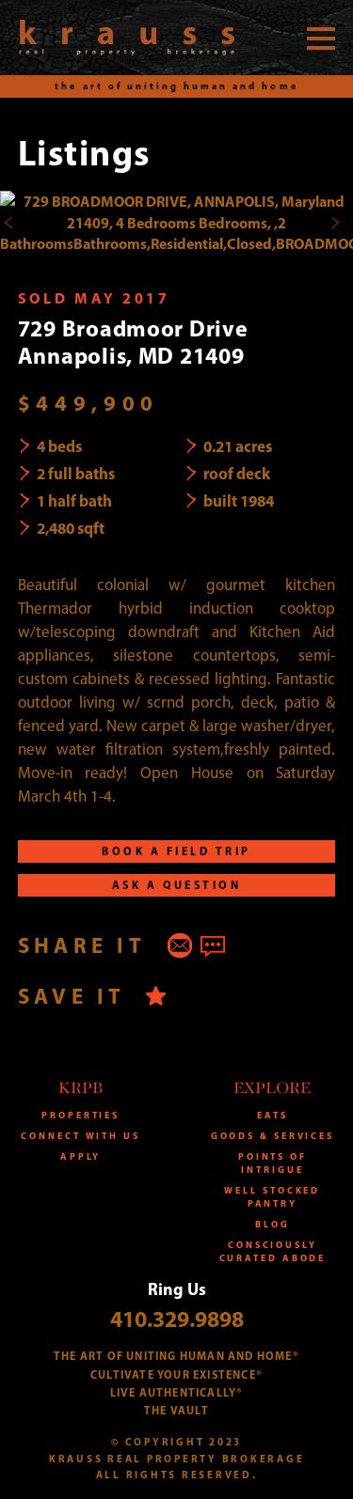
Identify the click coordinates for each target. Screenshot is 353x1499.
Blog (272, 1224)
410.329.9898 (177, 1318)
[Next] (335, 222)
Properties (80, 1115)
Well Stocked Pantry (272, 1197)
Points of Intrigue (272, 1163)
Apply (81, 1156)
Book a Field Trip (176, 851)
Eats (272, 1115)
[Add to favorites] (156, 996)
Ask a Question (177, 885)
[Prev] (9, 222)
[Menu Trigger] (321, 38)
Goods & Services (272, 1136)
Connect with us (80, 1136)
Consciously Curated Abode (273, 1251)
